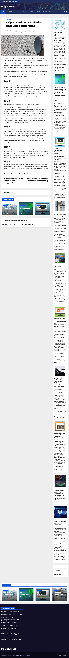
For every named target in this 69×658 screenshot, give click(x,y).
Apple (38, 11)
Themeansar (27, 655)
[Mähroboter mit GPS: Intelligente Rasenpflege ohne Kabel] (60, 258)
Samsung (23, 11)
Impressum (57, 570)
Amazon (9, 11)
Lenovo (31, 11)
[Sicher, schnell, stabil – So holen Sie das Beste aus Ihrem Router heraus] (60, 512)
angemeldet (10, 224)
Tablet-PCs (46, 11)
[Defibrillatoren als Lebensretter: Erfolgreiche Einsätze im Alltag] (60, 426)
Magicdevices (8, 6)
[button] (64, 11)
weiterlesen (60, 70)
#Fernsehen (18, 32)
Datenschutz (57, 574)
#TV (34, 32)
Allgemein (8, 19)
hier (15, 62)
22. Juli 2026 (8, 596)
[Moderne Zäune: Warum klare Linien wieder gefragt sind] (60, 206)
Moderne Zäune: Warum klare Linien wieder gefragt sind (60, 214)
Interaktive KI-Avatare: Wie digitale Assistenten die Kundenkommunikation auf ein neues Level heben (11, 613)
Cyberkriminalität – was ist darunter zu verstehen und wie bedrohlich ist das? (37, 180)
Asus (16, 11)
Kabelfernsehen (31, 75)
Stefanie (10, 30)
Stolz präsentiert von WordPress (8, 655)
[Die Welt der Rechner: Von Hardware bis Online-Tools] (60, 371)
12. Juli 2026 (41, 596)
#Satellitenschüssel (27, 32)
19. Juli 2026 (24, 596)
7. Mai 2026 (58, 596)
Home (55, 567)
